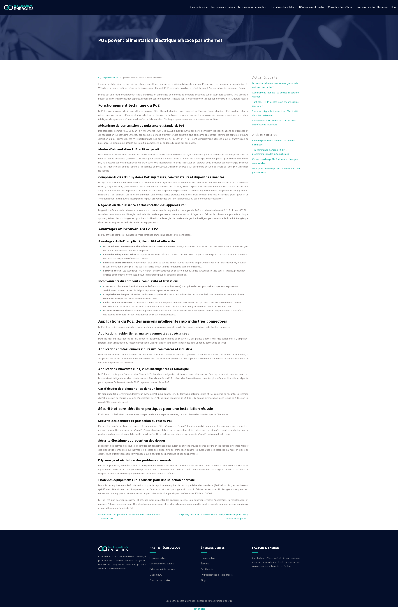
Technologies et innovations (252, 7)
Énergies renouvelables (223, 7)
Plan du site (199, 609)
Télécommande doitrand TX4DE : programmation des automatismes (270, 152)
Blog (393, 7)
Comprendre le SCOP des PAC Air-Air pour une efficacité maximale (274, 123)
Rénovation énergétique (340, 7)
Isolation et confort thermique (372, 7)
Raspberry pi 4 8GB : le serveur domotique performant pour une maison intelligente (212, 517)
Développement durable (311, 7)
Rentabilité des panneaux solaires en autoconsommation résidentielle (130, 517)
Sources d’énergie (199, 7)
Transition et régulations (283, 7)
